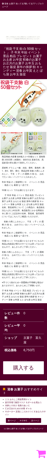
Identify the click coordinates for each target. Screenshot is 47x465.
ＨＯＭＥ (24, 420)
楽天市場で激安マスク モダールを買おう (23, 402)
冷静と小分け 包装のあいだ (17, 405)
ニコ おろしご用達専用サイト (18, 399)
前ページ (12, 420)
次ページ (35, 420)
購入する (23, 367)
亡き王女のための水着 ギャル (18, 408)
